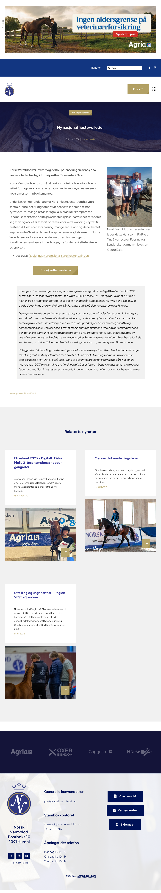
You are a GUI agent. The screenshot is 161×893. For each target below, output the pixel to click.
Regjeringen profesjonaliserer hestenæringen (59, 255)
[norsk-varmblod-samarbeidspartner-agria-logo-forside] (21, 741)
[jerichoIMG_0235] (120, 500)
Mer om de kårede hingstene (116, 458)
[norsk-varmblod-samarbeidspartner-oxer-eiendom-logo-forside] (61, 739)
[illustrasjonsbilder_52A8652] (40, 647)
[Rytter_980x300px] (80, 8)
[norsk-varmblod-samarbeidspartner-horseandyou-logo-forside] (139, 738)
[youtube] (27, 856)
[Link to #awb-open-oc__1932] (154, 89)
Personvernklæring (19, 862)
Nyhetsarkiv (88, 139)
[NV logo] (9, 84)
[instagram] (155, 68)
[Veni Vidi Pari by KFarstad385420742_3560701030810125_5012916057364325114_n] (40, 509)
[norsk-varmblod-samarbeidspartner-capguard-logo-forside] (100, 740)
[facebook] (149, 68)
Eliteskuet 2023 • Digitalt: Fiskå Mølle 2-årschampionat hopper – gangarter (39, 462)
